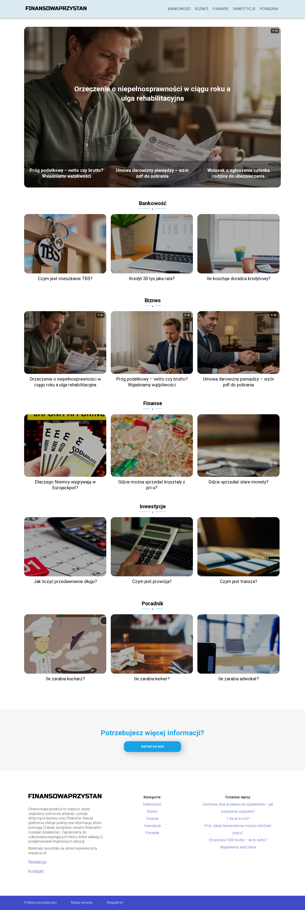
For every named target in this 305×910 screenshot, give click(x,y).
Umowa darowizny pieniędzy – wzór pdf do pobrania (152, 173)
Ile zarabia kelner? (152, 678)
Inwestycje (244, 9)
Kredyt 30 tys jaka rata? (152, 278)
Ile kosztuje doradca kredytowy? (238, 278)
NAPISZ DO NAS (152, 746)
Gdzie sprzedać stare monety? (238, 482)
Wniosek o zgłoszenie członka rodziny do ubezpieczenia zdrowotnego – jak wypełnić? (238, 173)
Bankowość (179, 9)
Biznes (201, 9)
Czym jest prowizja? (152, 581)
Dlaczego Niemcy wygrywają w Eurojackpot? (65, 484)
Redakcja (37, 862)
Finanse (220, 9)
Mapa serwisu (82, 902)
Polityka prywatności (40, 902)
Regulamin (115, 902)
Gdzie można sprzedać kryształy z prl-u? (151, 484)
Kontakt (36, 871)
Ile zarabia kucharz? (65, 678)
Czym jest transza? (238, 581)
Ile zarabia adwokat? (238, 678)
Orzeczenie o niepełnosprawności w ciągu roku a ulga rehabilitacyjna (152, 93)
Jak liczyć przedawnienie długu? (65, 581)
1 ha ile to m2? (238, 818)
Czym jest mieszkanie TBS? (65, 278)
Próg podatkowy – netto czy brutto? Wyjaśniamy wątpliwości (66, 173)
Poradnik (269, 9)
